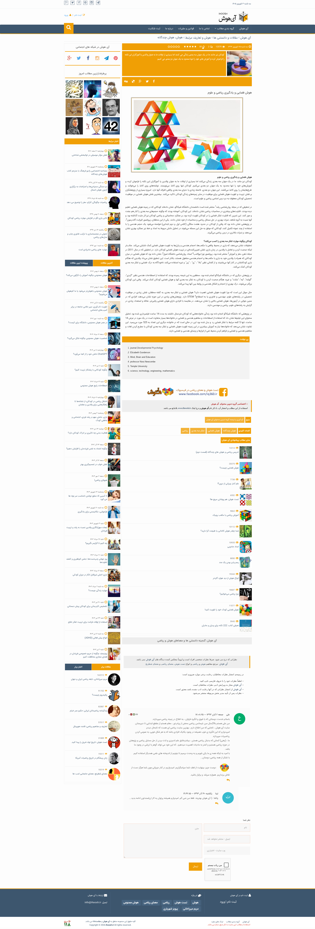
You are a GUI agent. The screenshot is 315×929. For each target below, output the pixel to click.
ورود (66, 15)
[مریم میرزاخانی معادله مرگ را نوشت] (74, 126)
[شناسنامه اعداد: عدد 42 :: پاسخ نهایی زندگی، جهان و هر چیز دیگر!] (111, 126)
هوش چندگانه (229, 431)
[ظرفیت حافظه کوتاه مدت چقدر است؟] (111, 89)
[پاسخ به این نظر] (228, 780)
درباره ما (169, 29)
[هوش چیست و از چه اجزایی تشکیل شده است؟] (92, 89)
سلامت (98, 921)
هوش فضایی (214, 431)
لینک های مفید (217, 921)
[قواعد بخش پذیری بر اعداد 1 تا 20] (74, 89)
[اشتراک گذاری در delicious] (133, 81)
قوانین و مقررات (186, 29)
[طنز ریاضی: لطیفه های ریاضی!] (92, 107)
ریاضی (185, 431)
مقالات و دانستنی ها (225, 38)
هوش (203, 664)
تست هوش (180, 664)
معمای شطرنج (152, 664)
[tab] (79, 263)
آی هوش (243, 29)
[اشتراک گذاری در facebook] (154, 81)
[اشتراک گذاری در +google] (140, 81)
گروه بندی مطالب (225, 29)
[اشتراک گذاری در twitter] (147, 81)
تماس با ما (204, 29)
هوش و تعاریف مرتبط (198, 38)
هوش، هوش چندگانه (170, 37)
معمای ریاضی (167, 664)
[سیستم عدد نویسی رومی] (74, 107)
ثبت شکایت (154, 29)
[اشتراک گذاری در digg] (126, 81)
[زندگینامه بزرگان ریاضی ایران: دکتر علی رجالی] (111, 107)
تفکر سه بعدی (197, 431)
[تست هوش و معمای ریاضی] (187, 392)
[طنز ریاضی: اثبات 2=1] (92, 126)
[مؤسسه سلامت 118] (67, 923)
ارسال (195, 866)
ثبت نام (78, 15)
